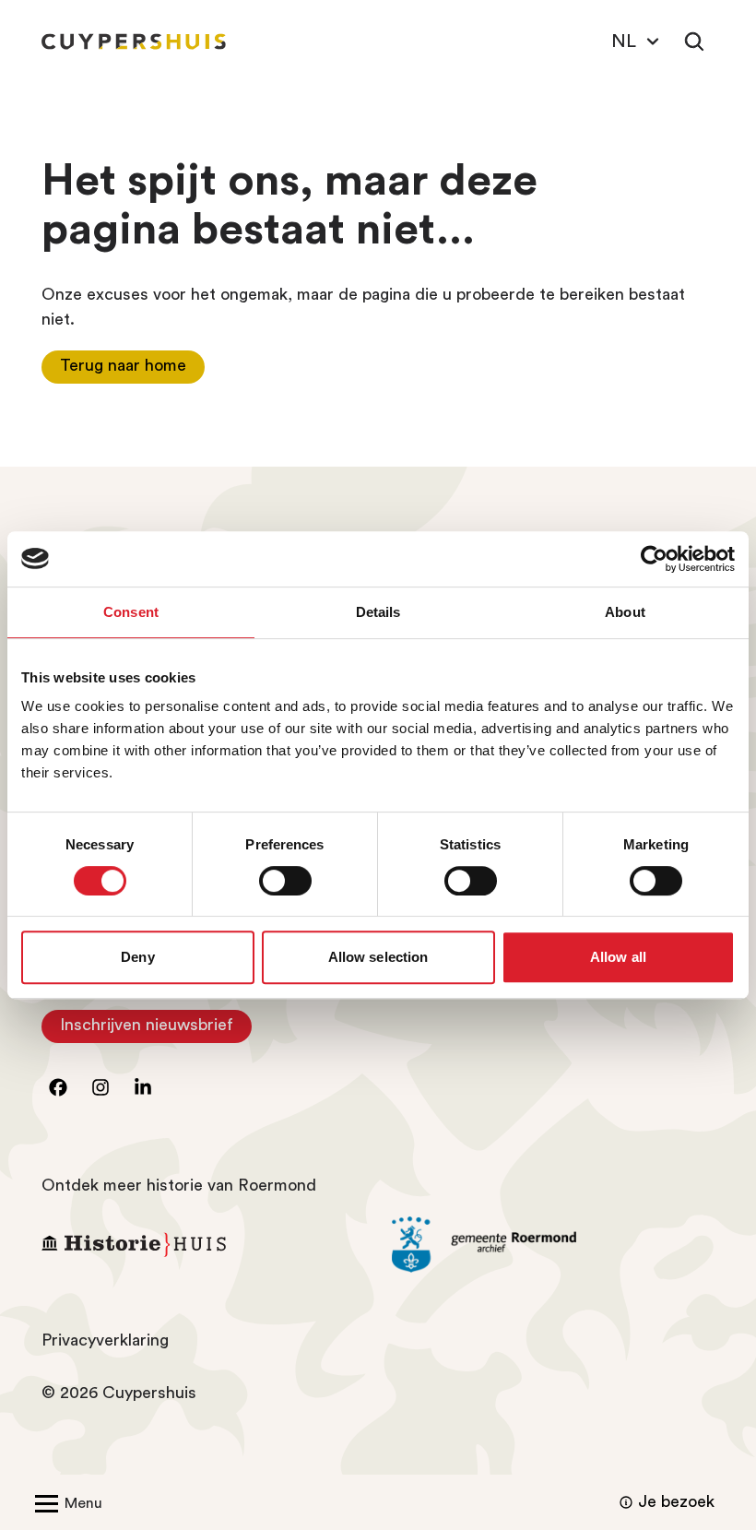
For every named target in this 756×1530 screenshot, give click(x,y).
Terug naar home (123, 365)
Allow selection (378, 957)
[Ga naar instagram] (100, 1087)
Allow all (618, 957)
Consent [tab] (131, 612)
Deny (137, 957)
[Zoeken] (694, 41)
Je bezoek (676, 1501)
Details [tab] (378, 612)
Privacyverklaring (105, 1340)
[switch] (285, 880)
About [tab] (625, 612)
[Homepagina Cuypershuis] (133, 41)
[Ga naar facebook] (58, 1087)
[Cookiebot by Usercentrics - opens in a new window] (654, 559)
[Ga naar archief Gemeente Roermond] (553, 1245)
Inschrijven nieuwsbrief (156, 1029)
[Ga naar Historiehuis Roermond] (202, 1244)
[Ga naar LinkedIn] (142, 1087)
